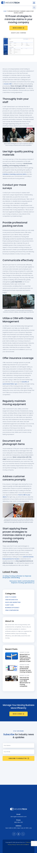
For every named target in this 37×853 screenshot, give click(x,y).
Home (4, 11)
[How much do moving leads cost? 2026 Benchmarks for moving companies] (11, 678)
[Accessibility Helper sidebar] (34, 7)
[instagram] (18, 834)
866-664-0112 (18, 822)
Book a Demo (17, 28)
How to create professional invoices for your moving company (26, 669)
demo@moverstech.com (18, 816)
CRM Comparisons (12, 610)
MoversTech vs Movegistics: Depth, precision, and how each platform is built (25, 658)
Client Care (9, 605)
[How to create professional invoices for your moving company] (11, 668)
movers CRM (8, 84)
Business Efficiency (12, 608)
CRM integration (11, 600)
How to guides (10, 597)
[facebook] (14, 834)
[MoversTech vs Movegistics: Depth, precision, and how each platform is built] (11, 656)
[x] (23, 834)
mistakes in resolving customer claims (14, 174)
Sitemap (28, 842)
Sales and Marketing (13, 602)
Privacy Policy (11, 844)
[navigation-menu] (34, 2)
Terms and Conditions (22, 844)
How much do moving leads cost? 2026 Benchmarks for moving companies (25, 682)
